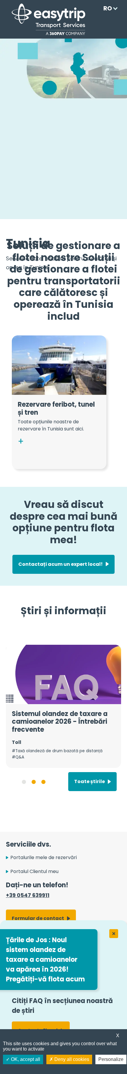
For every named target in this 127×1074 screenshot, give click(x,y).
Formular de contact (38, 918)
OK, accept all (25, 1059)
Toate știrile (89, 781)
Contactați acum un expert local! (60, 564)
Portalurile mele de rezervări (43, 857)
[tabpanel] (63, 706)
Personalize (110, 1059)
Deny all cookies (71, 1059)
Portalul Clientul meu (34, 871)
